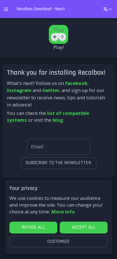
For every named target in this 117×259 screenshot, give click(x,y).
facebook (76, 83)
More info (63, 211)
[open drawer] (6, 9)
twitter (50, 90)
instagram (19, 90)
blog (58, 120)
